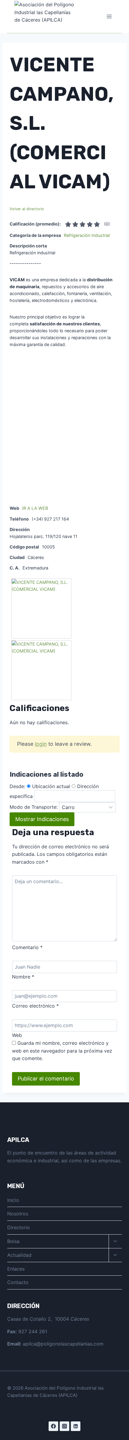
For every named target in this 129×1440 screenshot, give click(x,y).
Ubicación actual (51, 786)
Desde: (17, 786)
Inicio (13, 1200)
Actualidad (19, 1255)
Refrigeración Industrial (87, 235)
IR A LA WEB (35, 508)
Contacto (17, 1282)
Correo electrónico (35, 1006)
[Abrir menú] (109, 16)
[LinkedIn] (75, 1426)
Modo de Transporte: (34, 807)
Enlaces (16, 1269)
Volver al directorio (27, 209)
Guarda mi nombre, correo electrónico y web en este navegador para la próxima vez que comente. (62, 1050)
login (41, 744)
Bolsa (13, 1241)
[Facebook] (53, 1426)
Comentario (27, 947)
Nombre (23, 977)
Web (17, 1035)
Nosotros (17, 1214)
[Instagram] (64, 1426)
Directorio (18, 1227)
